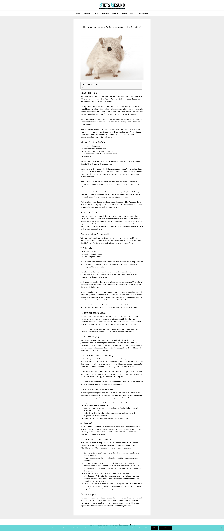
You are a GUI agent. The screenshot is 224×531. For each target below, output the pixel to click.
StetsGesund (112, 5)
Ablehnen (166, 528)
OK (154, 528)
